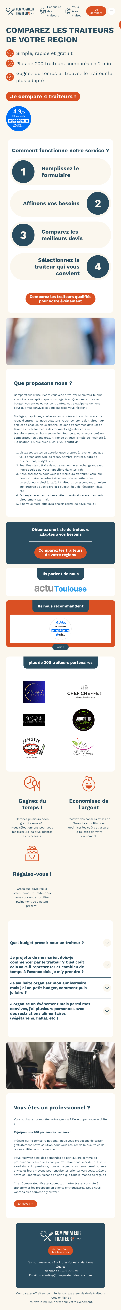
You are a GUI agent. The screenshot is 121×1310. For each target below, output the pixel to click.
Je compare (96, 11)
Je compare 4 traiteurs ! (43, 96)
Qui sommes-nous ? (41, 1262)
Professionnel (68, 1262)
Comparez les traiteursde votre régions (60, 552)
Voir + (61, 647)
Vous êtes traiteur (77, 11)
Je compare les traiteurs (60, 1250)
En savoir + (25, 1203)
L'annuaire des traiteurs (54, 11)
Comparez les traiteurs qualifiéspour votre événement (60, 298)
